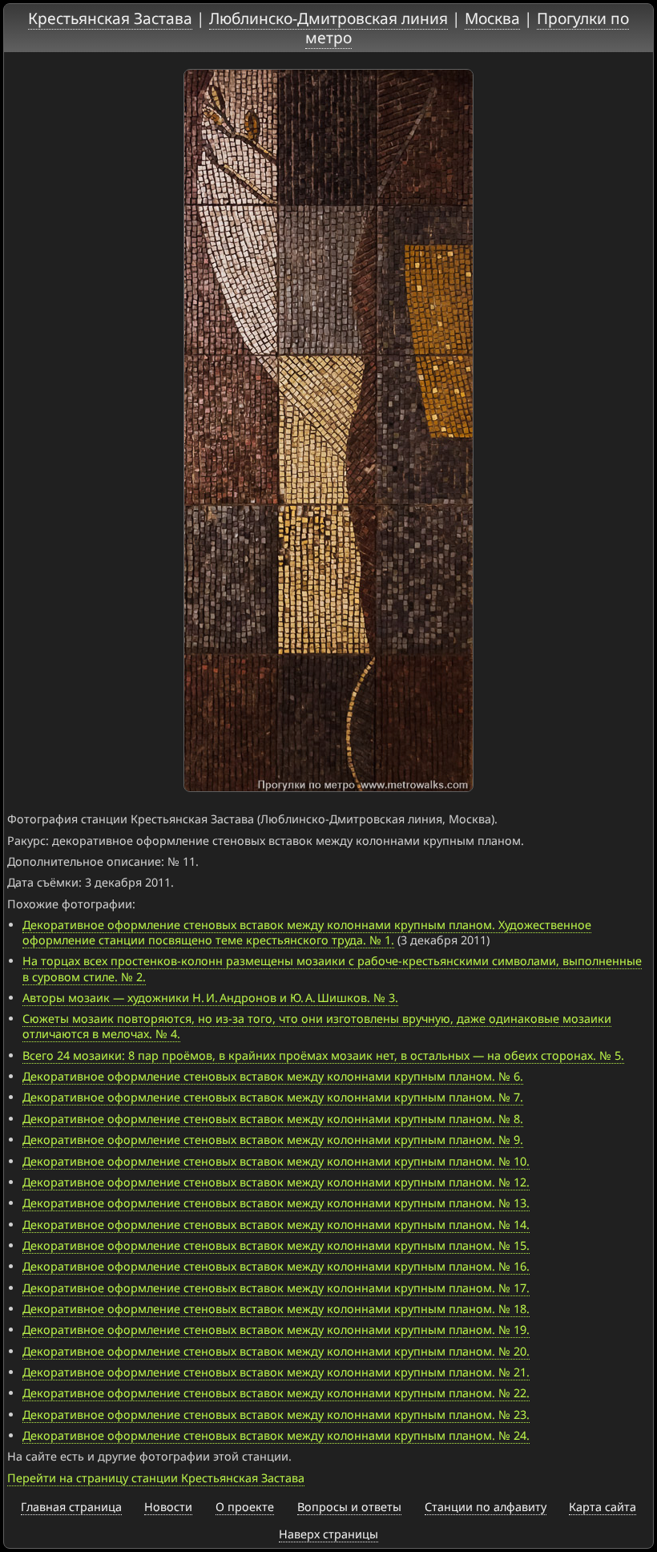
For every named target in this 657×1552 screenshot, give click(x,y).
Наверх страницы (328, 1534)
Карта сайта (602, 1506)
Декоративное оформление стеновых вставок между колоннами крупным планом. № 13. (276, 1202)
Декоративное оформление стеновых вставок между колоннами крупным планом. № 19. (276, 1329)
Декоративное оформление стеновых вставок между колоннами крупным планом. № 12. (276, 1182)
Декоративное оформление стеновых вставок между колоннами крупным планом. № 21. (276, 1372)
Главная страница (71, 1506)
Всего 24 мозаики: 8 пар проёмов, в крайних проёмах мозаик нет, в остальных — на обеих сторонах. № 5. (323, 1055)
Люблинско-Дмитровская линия (328, 18)
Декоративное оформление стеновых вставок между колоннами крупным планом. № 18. (276, 1308)
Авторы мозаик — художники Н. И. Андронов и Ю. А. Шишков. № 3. (210, 997)
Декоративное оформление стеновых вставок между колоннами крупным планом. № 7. (272, 1097)
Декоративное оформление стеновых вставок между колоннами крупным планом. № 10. (276, 1161)
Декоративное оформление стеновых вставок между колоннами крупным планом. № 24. (276, 1435)
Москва (492, 18)
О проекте (245, 1506)
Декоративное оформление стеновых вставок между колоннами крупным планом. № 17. (276, 1287)
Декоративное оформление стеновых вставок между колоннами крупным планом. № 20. (276, 1351)
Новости (168, 1506)
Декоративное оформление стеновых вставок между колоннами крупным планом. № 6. (272, 1076)
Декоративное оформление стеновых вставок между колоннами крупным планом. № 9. (272, 1139)
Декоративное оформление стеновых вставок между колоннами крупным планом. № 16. (276, 1266)
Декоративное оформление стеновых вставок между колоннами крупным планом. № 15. (276, 1245)
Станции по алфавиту (485, 1506)
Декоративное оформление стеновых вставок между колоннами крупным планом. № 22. (276, 1392)
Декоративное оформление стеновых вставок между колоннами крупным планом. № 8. (272, 1118)
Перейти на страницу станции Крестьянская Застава (155, 1477)
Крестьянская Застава (110, 18)
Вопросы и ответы (349, 1506)
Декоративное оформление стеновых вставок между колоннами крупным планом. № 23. (276, 1414)
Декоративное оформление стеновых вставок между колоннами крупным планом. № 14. (276, 1224)
